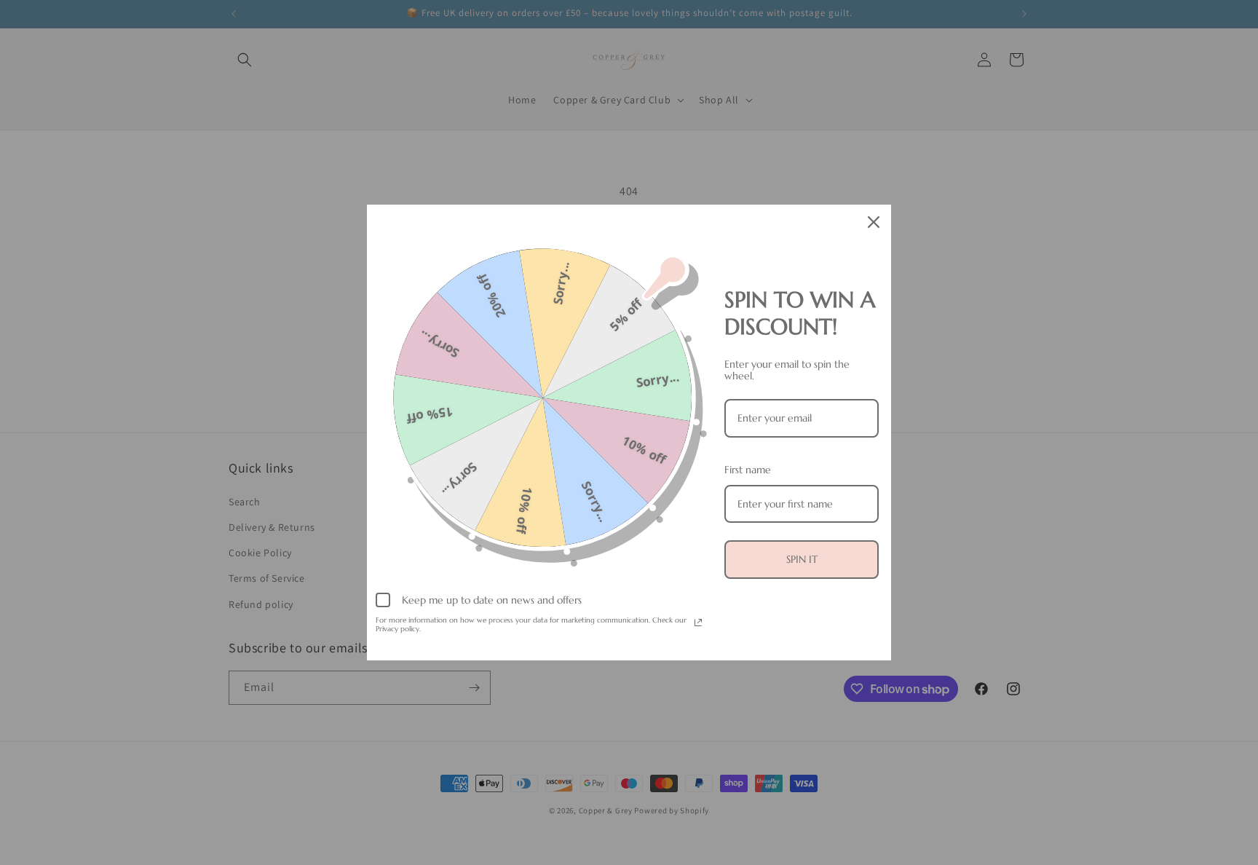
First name (747, 469)
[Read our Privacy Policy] (698, 622)
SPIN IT (802, 559)
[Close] (873, 222)
